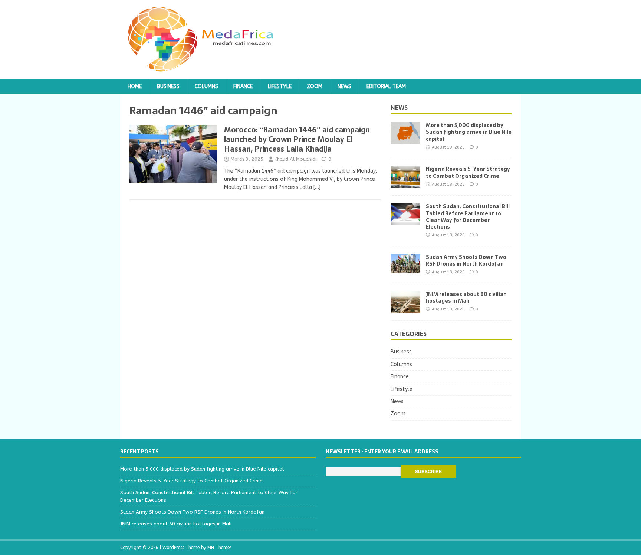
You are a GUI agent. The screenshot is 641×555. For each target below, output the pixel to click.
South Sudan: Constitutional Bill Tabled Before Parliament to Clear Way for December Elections (468, 216)
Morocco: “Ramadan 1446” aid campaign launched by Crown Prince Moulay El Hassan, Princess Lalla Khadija (297, 139)
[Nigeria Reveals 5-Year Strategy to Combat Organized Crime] (405, 183)
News (344, 86)
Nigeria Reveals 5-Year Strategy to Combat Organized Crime (468, 172)
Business (168, 86)
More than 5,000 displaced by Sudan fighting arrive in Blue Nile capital (469, 132)
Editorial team (386, 86)
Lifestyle (280, 86)
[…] (316, 187)
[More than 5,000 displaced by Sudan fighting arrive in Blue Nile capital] (405, 140)
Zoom (314, 86)
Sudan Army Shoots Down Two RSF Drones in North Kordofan (466, 260)
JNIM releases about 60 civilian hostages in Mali (466, 297)
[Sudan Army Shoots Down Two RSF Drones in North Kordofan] (405, 269)
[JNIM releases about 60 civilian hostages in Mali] (405, 308)
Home (135, 86)
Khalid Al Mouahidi (295, 159)
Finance (243, 86)
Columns (206, 86)
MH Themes (219, 547)
